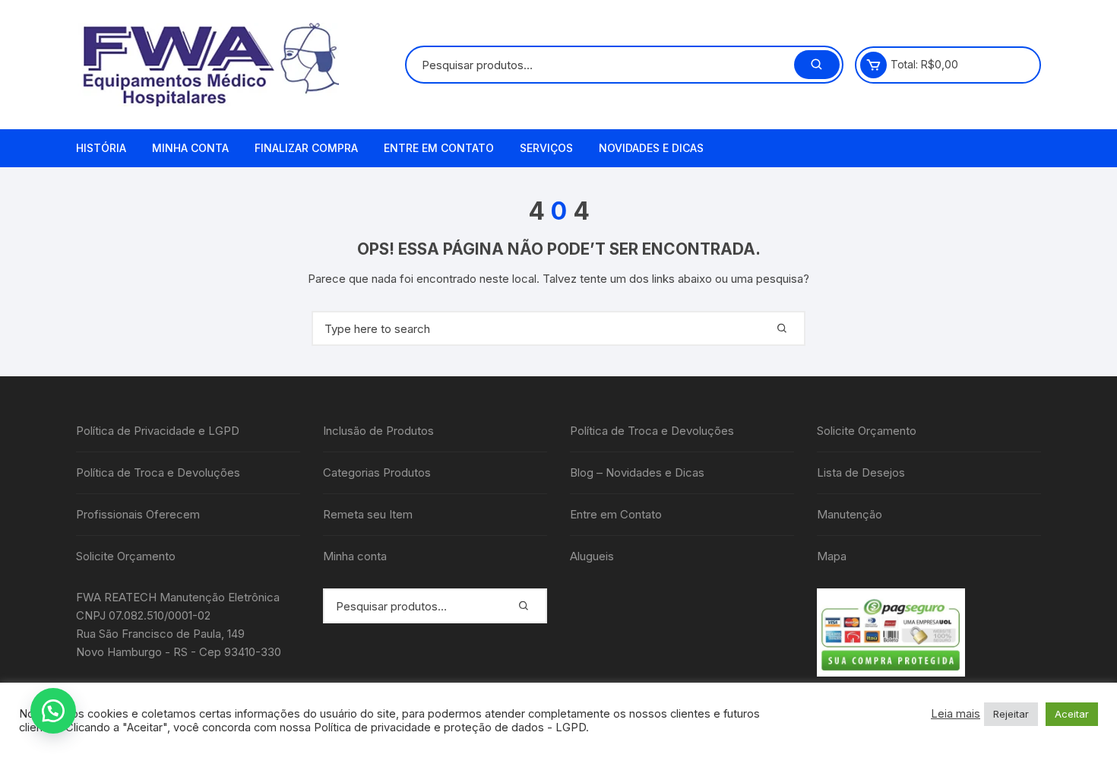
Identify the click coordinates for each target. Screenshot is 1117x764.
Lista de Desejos (861, 472)
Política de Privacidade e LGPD (157, 430)
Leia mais (955, 714)
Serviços (546, 147)
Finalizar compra (306, 147)
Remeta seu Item (368, 514)
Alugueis (592, 556)
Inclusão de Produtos (378, 430)
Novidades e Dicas (651, 147)
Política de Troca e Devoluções (158, 472)
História (101, 147)
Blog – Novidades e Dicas (637, 472)
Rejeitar (1011, 714)
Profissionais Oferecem (138, 514)
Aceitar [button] (1072, 714)
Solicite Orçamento (126, 556)
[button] (53, 711)
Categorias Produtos (377, 472)
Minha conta (190, 147)
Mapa (831, 556)
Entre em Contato (439, 147)
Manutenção (849, 514)
